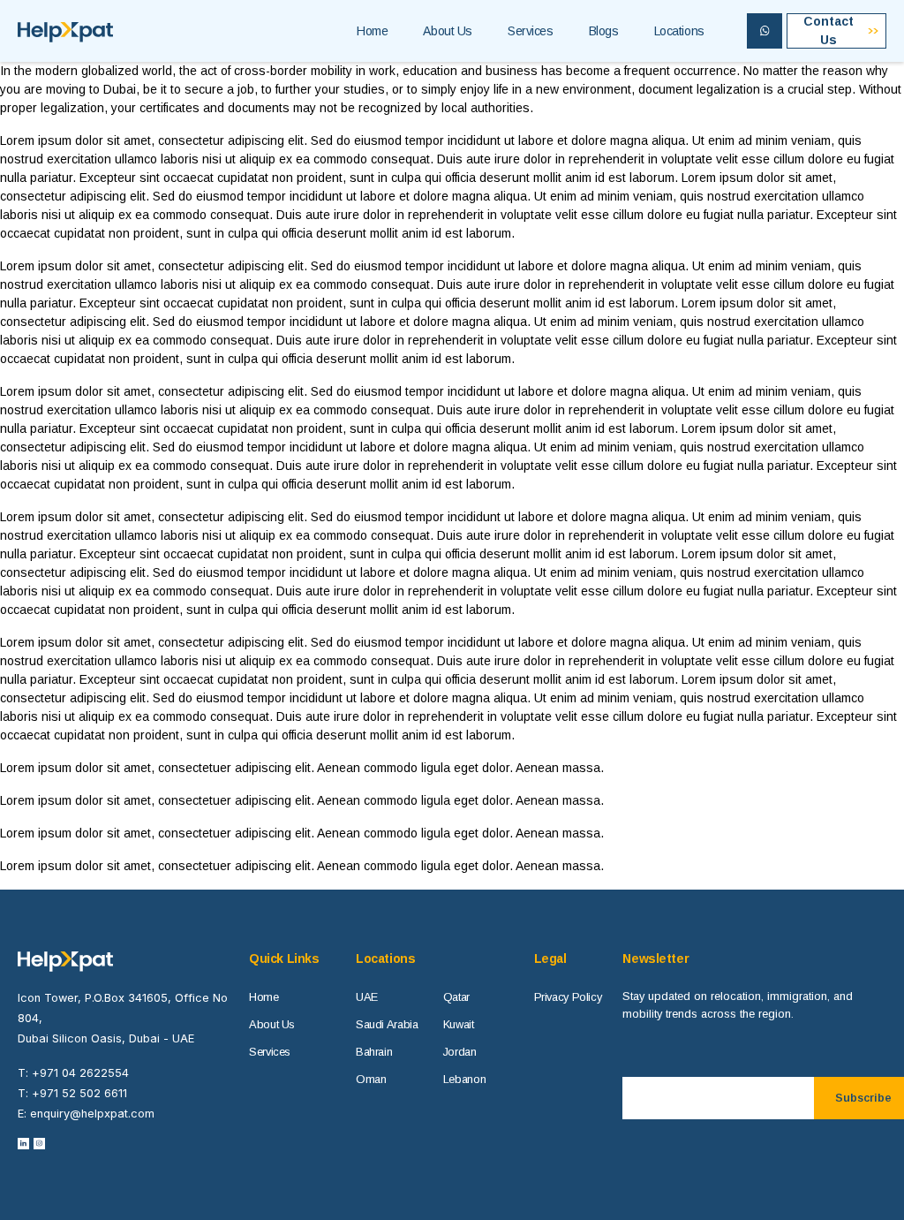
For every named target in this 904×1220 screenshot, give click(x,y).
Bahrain (374, 1051)
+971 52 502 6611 (79, 1093)
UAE (367, 997)
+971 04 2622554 (80, 1073)
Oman (371, 1079)
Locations (679, 31)
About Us (447, 31)
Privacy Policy (568, 997)
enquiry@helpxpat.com (92, 1113)
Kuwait (458, 1024)
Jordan (460, 1051)
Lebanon (464, 1079)
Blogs (604, 31)
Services (531, 31)
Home (372, 31)
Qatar (456, 997)
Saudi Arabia (387, 1024)
